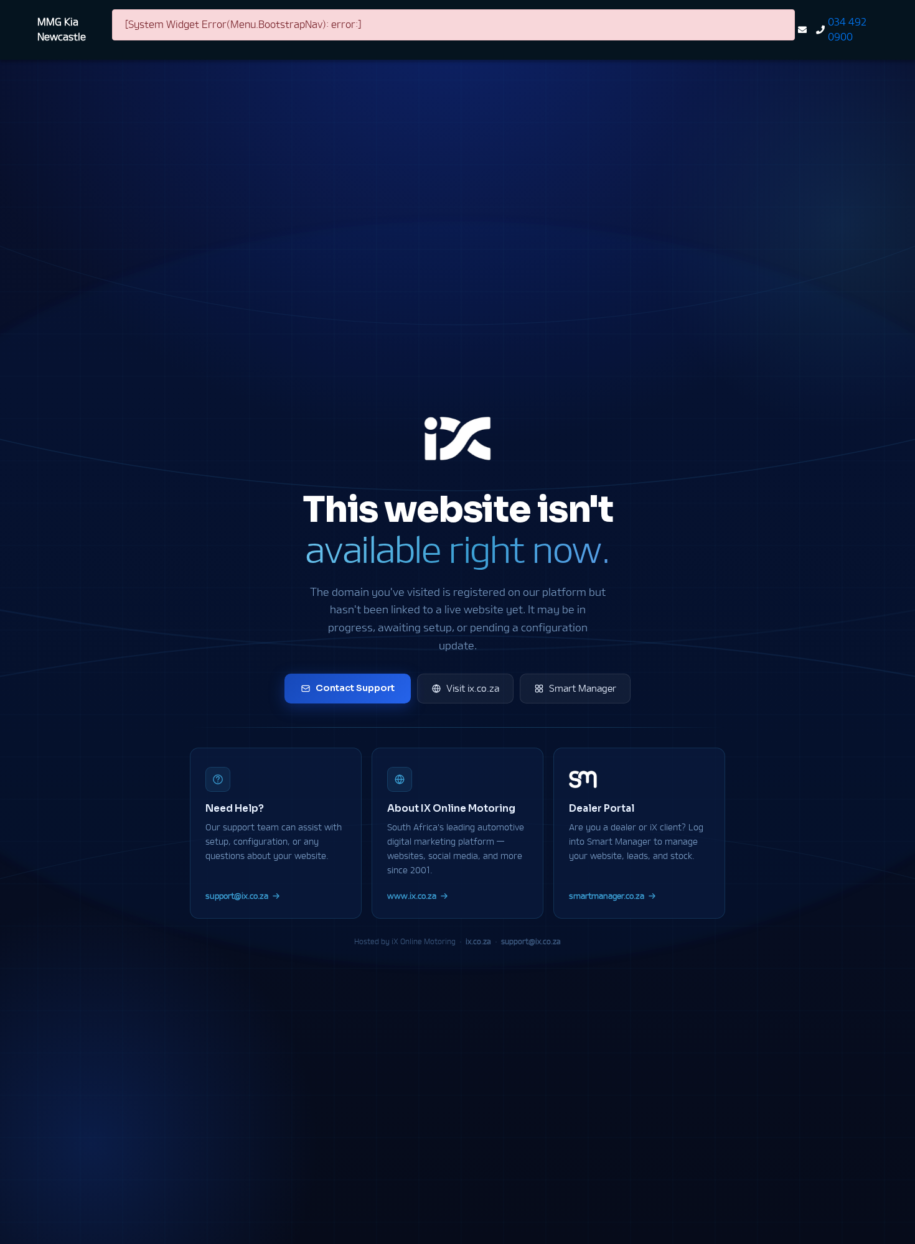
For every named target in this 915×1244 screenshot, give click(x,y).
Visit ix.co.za (472, 688)
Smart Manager (582, 688)
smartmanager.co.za (606, 896)
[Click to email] (804, 30)
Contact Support (355, 688)
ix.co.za (478, 941)
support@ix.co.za (236, 896)
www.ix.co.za (411, 896)
